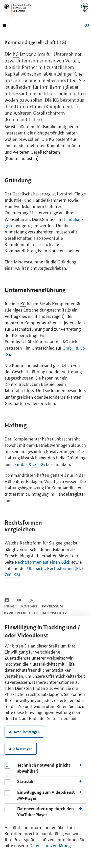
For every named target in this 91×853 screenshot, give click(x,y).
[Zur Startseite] (84, 7)
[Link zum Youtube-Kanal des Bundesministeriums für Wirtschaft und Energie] (19, 599)
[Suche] (86, 25)
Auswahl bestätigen (24, 731)
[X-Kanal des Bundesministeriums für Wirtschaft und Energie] (31, 599)
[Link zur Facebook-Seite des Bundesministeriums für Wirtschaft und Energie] (6, 599)
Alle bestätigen (20, 748)
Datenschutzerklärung (50, 845)
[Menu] (4, 25)
